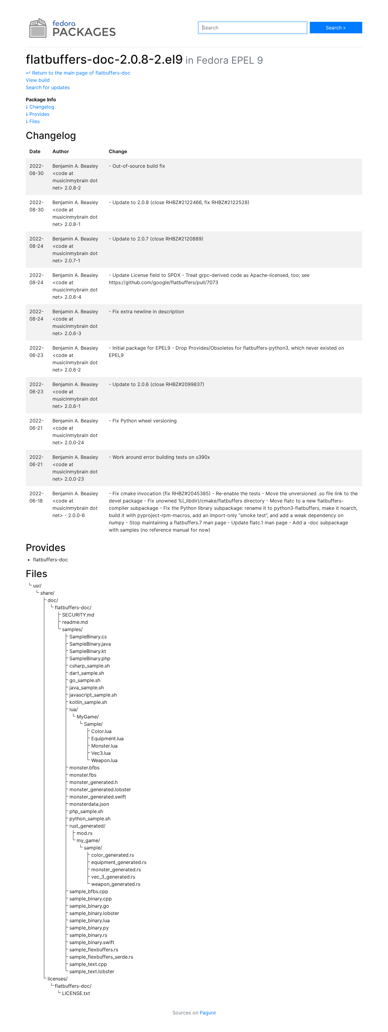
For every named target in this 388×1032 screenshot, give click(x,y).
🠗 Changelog (40, 107)
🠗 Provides (37, 114)
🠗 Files (33, 121)
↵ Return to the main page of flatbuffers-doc (78, 73)
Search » (336, 28)
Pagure (208, 1013)
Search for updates (48, 87)
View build (38, 80)
